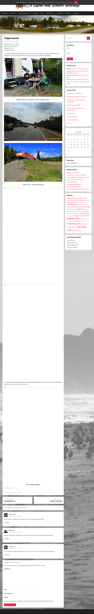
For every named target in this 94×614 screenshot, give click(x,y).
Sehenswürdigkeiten (74, 213)
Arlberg (70, 198)
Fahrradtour (78, 202)
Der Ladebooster (71, 113)
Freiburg (78, 204)
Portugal (80, 209)
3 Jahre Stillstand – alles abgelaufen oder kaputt (78, 177)
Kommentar (7, 568)
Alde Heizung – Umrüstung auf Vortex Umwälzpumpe (76, 100)
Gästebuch (60, 13)
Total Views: (70, 247)
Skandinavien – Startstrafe (73, 172)
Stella (86, 215)
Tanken (71, 221)
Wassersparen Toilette (72, 116)
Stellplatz (20, 492)
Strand (82, 218)
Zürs (73, 230)
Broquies (69, 200)
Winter (75, 227)
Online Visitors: (70, 240)
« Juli (68, 154)
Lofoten (69, 207)
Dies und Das (49, 13)
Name (6, 589)
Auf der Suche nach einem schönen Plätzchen (78, 189)
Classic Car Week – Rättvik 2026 (81, 68)
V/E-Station (85, 224)
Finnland (83, 202)
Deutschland (76, 200)
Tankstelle (76, 221)
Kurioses (35, 13)
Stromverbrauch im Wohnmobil (74, 93)
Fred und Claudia (14, 492)
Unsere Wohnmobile (24, 13)
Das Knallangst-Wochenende (74, 184)
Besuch (83, 198)
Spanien (78, 215)
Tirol (85, 221)
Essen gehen (71, 202)
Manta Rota (80, 207)
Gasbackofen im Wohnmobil (73, 105)
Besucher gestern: (71, 245)
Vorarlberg (70, 227)
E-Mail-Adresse (8, 593)
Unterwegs (74, 224)
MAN (74, 207)
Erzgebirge (82, 200)
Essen (87, 200)
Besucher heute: (71, 242)
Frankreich (8, 492)
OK (76, 2)
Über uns (13, 13)
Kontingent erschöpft (72, 182)
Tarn (82, 221)
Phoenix (72, 209)
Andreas (11, 514)
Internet (83, 204)
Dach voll (69, 123)
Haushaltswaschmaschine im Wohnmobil (76, 96)
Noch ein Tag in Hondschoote (74, 186)
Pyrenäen (86, 209)
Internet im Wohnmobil (72, 120)
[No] (92, 2)
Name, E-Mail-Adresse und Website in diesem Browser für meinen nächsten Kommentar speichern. (29, 601)
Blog (42, 13)
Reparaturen (75, 211)
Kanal (86, 204)
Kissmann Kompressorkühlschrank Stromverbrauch (75, 109)
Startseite (5, 13)
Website (6, 597)
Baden (76, 198)
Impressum (76, 13)
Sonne (72, 215)
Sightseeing (84, 213)
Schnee (81, 211)
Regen (69, 211)
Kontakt (68, 13)
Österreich (79, 230)
